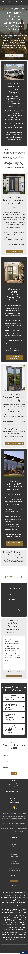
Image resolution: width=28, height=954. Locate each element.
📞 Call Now (24, 952)
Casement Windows (14, 863)
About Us (14, 839)
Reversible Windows (14, 868)
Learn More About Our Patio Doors (14, 543)
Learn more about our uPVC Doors (14, 251)
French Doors (14, 861)
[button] (26, 9)
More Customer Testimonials (14, 676)
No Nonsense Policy (14, 842)
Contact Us (14, 880)
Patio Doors (14, 859)
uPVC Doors (14, 854)
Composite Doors (14, 856)
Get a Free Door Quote (14, 55)
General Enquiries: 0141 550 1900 (14, 803)
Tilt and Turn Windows (14, 866)
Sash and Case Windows (14, 870)
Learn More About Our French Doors (14, 443)
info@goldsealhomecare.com (14, 791)
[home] (2, 9)
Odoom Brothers (19, 948)
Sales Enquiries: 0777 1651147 (14, 799)
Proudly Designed (9, 948)
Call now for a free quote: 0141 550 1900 (15, 9)
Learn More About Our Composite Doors (14, 357)
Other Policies (14, 844)
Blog (14, 846)
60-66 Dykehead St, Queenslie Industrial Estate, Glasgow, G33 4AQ (14, 785)
